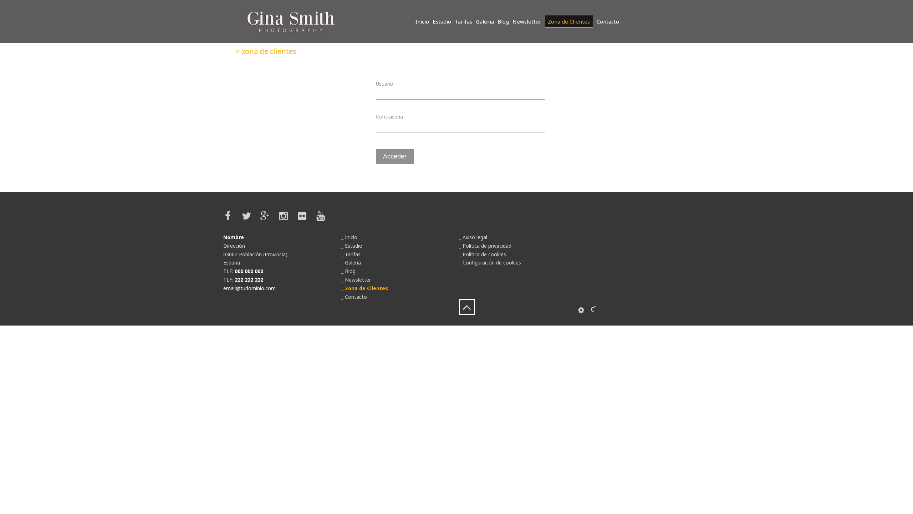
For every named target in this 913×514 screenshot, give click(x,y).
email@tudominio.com (249, 288)
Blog (503, 21)
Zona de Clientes (569, 21)
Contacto (608, 21)
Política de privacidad (487, 245)
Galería (485, 21)
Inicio (422, 21)
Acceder (395, 156)
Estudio (442, 21)
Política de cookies (484, 254)
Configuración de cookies (492, 262)
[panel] (581, 310)
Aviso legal (475, 237)
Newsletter (526, 21)
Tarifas (463, 21)
